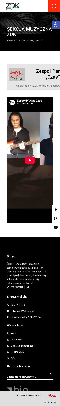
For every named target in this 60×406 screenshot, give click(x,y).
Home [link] (10, 40)
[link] (56, 25)
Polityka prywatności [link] (29, 395)
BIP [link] (52, 395)
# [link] (17, 40)
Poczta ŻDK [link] (50, 402)
